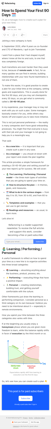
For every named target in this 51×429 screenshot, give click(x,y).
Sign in (46, 3)
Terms (31, 418)
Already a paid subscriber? (25, 404)
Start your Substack (21, 422)
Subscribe (37, 3)
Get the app (35, 422)
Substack (16, 426)
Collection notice (39, 418)
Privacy (25, 418)
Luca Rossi (12, 27)
